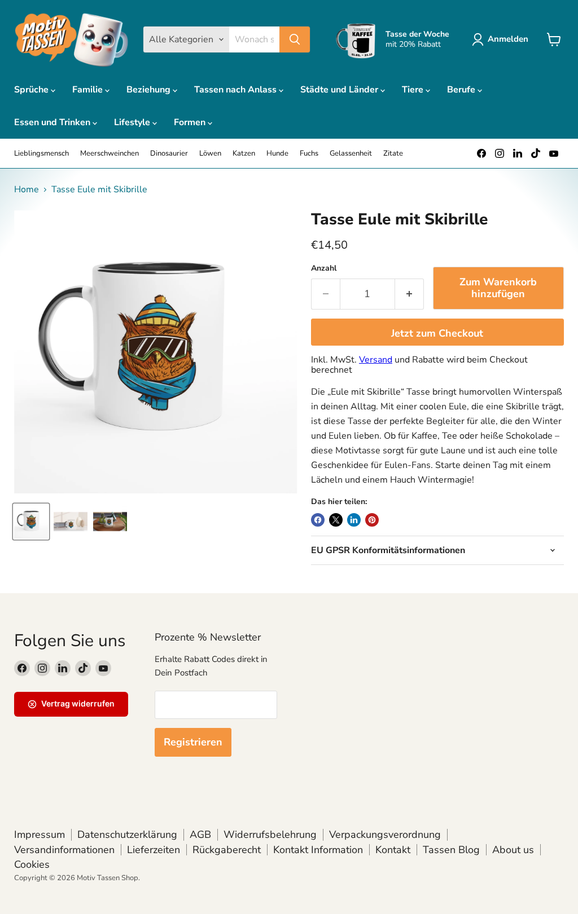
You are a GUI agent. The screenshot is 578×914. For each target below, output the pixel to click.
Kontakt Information (318, 849)
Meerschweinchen (109, 153)
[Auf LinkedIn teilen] (354, 520)
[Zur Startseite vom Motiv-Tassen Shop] (71, 39)
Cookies (32, 864)
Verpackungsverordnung (385, 834)
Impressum (39, 834)
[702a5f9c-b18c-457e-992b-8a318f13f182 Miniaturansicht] (31, 522)
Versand (375, 360)
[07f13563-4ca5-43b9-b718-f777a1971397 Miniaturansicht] (110, 522)
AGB (200, 834)
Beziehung (149, 89)
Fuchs (309, 153)
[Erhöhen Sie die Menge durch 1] (409, 294)
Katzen (244, 153)
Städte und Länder (340, 89)
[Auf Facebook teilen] (318, 520)
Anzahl (323, 268)
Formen (191, 122)
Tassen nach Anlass (236, 89)
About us (513, 849)
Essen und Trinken (53, 122)
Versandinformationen (64, 849)
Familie (88, 89)
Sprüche (32, 89)
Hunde (277, 153)
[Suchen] (294, 39)
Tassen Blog (451, 849)
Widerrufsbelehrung (270, 834)
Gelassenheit (351, 153)
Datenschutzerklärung (127, 834)
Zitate (393, 153)
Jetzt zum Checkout (437, 333)
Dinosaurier (169, 153)
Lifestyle (133, 122)
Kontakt (392, 849)
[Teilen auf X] (336, 520)
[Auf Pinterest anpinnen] (372, 520)
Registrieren (193, 742)
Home (26, 189)
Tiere (414, 89)
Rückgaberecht (226, 849)
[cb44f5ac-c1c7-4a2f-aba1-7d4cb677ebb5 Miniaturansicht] (70, 522)
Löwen (210, 153)
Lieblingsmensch (41, 153)
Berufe (462, 89)
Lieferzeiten (153, 849)
